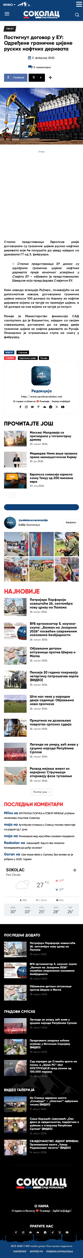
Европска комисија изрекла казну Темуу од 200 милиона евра (51, 477)
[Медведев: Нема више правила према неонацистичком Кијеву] (15, 459)
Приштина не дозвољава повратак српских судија (51, 722)
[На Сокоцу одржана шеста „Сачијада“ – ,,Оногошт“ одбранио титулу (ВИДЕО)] (15, 1104)
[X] (56, 406)
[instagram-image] (16, 544)
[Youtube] (62, 406)
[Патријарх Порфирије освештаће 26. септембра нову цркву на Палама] (15, 607)
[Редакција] (41, 375)
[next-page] (13, 495)
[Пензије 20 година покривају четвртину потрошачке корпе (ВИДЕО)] (15, 680)
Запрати (71, 522)
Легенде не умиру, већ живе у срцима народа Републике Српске (54, 748)
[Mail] (32, 406)
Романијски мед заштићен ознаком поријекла (46, 836)
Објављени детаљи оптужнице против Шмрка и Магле (53, 652)
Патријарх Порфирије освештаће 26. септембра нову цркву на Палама (51, 603)
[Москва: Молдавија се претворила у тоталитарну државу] (15, 438)
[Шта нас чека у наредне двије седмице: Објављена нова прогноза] (15, 704)
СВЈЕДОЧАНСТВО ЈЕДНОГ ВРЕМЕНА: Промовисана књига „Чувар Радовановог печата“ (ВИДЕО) (54, 1144)
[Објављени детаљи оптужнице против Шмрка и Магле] (15, 656)
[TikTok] (52, 1232)
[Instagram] (26, 406)
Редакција (41, 391)
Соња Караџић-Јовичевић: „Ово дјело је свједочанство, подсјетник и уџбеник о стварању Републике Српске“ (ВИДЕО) (54, 1124)
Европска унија (28, 358)
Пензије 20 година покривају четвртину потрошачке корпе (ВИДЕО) (54, 676)
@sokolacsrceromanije (33, 520)
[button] (79, 4)
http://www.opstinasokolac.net (41, 396)
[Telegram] (50, 406)
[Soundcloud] (44, 406)
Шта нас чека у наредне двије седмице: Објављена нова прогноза (52, 700)
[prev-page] (6, 495)
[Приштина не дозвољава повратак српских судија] (15, 728)
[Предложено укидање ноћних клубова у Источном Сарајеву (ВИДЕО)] (15, 1047)
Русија (43, 358)
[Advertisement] (41, 195)
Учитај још (40, 792)
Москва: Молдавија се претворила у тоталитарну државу (50, 436)
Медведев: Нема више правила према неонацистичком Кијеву (53, 455)
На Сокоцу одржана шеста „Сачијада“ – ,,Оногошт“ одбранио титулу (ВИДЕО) (54, 1101)
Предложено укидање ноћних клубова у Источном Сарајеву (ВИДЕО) (50, 1044)
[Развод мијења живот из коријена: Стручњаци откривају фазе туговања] (15, 776)
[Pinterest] (38, 406)
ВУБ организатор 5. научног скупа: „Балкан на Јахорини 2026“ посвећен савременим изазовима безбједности (53, 629)
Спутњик (22, 352)
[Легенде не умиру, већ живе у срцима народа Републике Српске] (15, 752)
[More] (50, 78)
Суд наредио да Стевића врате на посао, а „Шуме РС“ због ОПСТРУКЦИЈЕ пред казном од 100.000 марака (53, 1066)
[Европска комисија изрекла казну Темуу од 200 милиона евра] (15, 480)
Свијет (9, 29)
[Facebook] (20, 406)
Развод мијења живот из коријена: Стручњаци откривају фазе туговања (51, 772)
